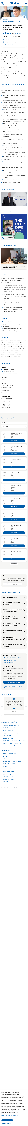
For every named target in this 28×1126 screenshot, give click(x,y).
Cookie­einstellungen (6, 1123)
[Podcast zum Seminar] (14, 226)
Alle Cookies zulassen (7, 1120)
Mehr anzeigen (14, 563)
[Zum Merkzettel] (24, 17)
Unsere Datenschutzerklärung (8, 1114)
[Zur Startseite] (3, 3)
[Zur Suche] (11, 3)
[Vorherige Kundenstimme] (2, 706)
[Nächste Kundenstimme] (26, 706)
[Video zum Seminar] (14, 199)
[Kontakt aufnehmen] (15, 3)
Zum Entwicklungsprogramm (12, 584)
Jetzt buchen (14, 440)
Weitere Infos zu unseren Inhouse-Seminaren (13, 687)
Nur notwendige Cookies (20, 1120)
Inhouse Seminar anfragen (14, 682)
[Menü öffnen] (26, 3)
